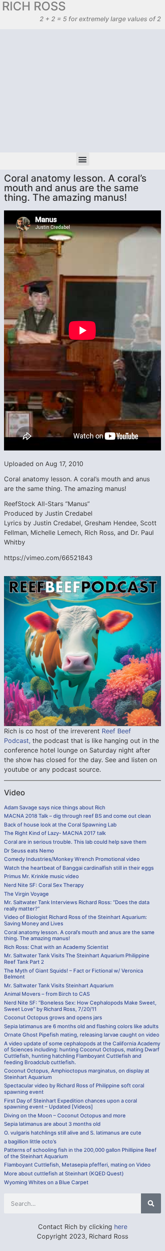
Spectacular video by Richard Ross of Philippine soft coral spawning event (74, 1088)
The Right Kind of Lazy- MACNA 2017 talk (55, 833)
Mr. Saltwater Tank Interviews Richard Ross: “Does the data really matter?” (76, 905)
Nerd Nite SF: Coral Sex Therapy (44, 885)
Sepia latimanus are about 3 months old (52, 1124)
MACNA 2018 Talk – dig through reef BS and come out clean (77, 816)
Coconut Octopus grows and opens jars (53, 1017)
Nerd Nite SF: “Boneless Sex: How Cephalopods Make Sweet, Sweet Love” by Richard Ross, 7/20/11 (80, 1005)
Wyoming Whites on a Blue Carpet (46, 1182)
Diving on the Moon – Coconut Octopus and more (65, 1115)
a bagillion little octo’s (30, 1141)
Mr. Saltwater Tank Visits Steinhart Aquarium (58, 985)
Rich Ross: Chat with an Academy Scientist (56, 947)
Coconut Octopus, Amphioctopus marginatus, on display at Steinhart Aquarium (76, 1073)
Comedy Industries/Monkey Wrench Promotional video (72, 859)
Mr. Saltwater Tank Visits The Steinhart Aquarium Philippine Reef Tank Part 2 (76, 958)
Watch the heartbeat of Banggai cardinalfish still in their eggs (79, 868)
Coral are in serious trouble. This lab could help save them (75, 842)
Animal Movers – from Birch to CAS (47, 994)
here (120, 1227)
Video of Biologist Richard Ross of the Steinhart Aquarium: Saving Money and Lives (75, 920)
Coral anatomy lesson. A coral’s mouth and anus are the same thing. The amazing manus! (79, 935)
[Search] (151, 1203)
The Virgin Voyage (26, 894)
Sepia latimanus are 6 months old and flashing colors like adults (81, 1026)
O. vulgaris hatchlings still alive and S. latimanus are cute (72, 1132)
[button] (82, 159)
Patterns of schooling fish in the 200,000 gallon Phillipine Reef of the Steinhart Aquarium (80, 1153)
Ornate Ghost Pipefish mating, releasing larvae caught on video (81, 1034)
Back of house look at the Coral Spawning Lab (60, 824)
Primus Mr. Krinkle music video (41, 876)
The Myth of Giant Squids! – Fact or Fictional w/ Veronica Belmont (73, 973)
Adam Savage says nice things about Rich (54, 807)
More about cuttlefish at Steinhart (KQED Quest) (64, 1173)
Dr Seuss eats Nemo (29, 850)
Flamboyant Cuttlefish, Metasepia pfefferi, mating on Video (77, 1164)
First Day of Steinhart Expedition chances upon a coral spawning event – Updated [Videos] (70, 1103)
